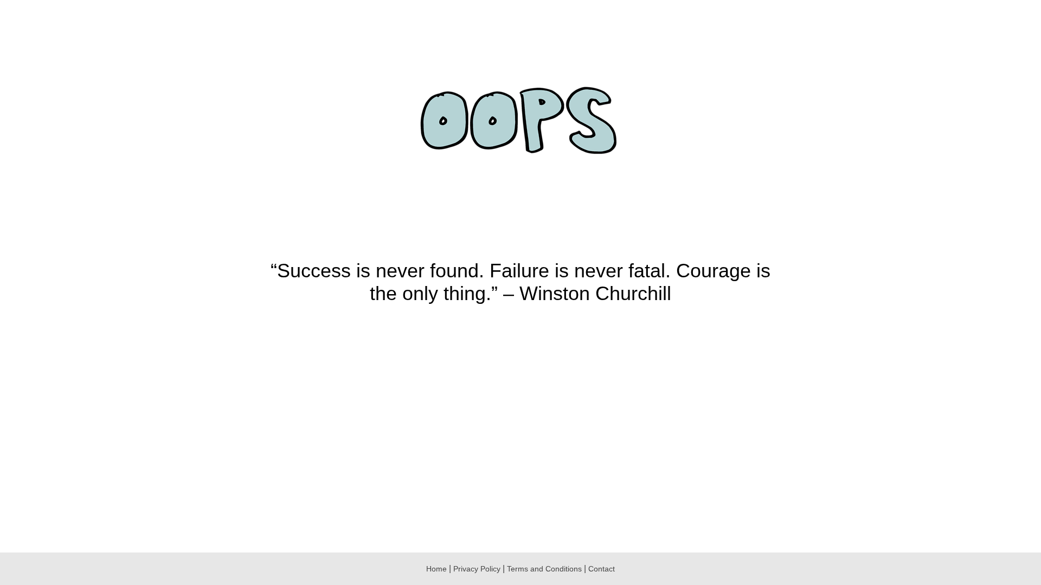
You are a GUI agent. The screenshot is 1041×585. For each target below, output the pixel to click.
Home (436, 568)
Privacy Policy (476, 568)
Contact (601, 568)
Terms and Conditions (545, 568)
